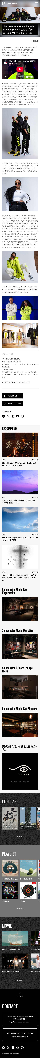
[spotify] (3, 417)
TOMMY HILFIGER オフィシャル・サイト (16, 382)
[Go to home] (10, 3)
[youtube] (17, 417)
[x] (8, 417)
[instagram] (22, 417)
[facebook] (13, 417)
